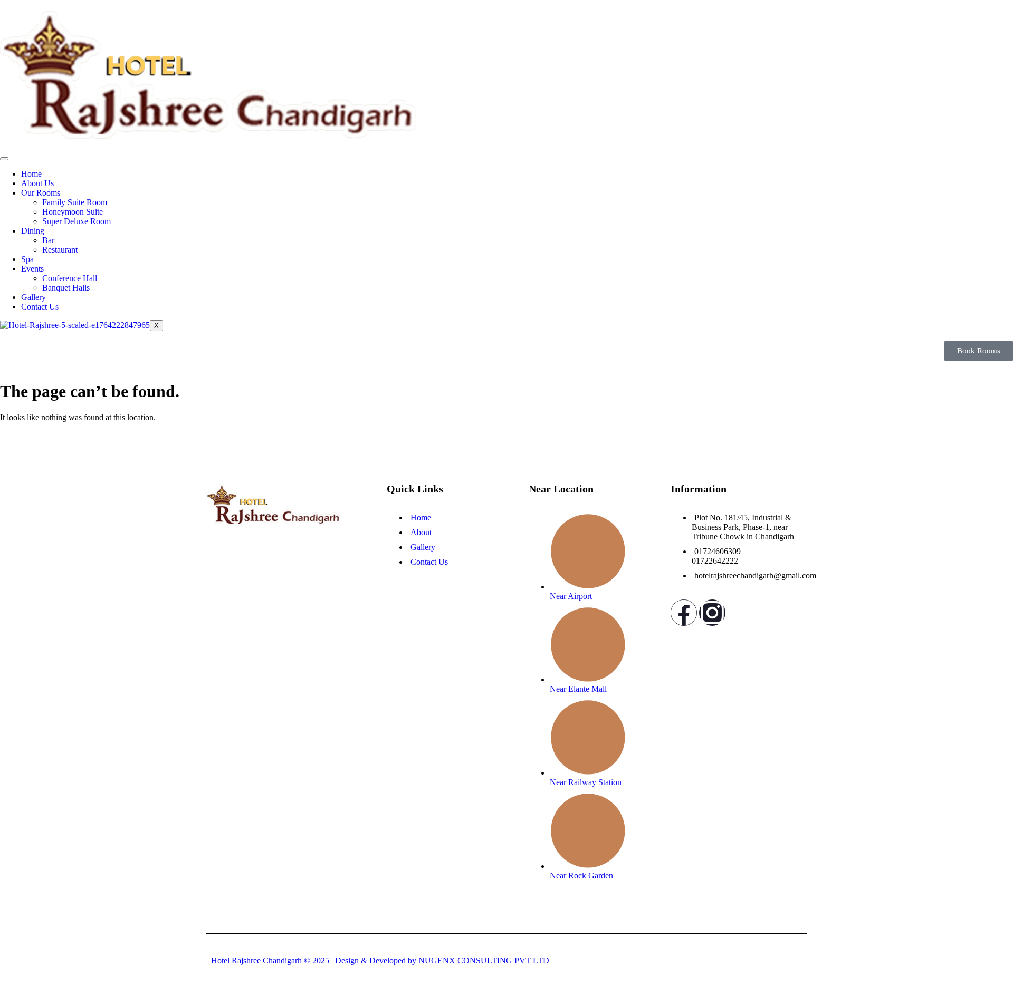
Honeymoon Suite (72, 211)
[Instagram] (712, 612)
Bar (48, 240)
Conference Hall (69, 278)
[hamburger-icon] (4, 158)
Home (31, 173)
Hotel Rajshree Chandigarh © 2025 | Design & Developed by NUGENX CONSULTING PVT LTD (380, 960)
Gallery (33, 297)
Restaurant (60, 249)
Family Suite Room (74, 202)
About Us (37, 183)
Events (32, 268)
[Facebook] (684, 612)
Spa (27, 259)
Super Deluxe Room (76, 221)
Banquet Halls (66, 287)
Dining (32, 230)
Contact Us (40, 306)
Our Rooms (40, 192)
